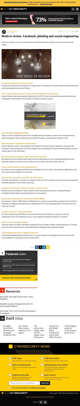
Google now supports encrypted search (17, 83)
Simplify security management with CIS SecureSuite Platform (16, 305)
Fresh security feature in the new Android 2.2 (19, 167)
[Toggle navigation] (77, 9)
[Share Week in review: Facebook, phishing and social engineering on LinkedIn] (73, 31)
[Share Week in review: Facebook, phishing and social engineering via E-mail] (76, 31)
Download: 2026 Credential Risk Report (16, 278)
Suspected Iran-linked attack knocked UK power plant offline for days (55, 331)
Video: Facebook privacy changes (15, 222)
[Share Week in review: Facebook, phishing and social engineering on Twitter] (69, 31)
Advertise (51, 397)
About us (44, 397)
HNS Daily (16, 358)
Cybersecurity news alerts (56, 365)
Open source (50, 375)
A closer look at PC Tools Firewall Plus (17, 212)
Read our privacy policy (33, 397)
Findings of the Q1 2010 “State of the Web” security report (25, 188)
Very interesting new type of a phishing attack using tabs (24, 157)
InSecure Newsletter (21, 365)
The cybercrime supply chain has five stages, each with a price (39, 331)
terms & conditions (39, 388)
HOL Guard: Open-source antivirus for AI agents (24, 329)
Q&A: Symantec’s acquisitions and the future (19, 144)
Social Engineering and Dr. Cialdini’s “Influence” (20, 233)
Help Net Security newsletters (16, 2)
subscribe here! (46, 4)
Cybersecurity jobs (20, 375)
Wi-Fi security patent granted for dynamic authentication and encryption (30, 94)
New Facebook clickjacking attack (15, 133)
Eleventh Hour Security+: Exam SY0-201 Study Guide (22, 178)
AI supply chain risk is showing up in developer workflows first (9, 330)
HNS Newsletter (51, 358)
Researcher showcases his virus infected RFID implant (23, 199)
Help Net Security (12, 31)
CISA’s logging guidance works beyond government (18, 270)
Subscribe (45, 383)
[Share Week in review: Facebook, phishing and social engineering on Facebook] (65, 31)
